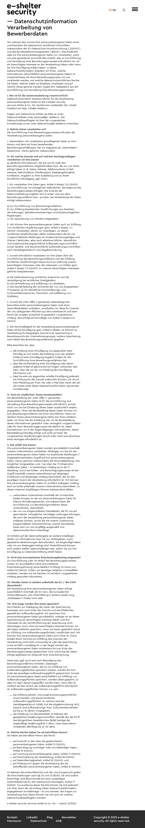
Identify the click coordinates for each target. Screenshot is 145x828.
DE (110, 10)
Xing (50, 817)
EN (114, 10)
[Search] (124, 10)
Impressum (14, 821)
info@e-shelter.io (37, 108)
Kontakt (12, 817)
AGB (59, 821)
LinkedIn (32, 817)
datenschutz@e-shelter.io (51, 123)
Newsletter (69, 817)
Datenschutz (38, 821)
